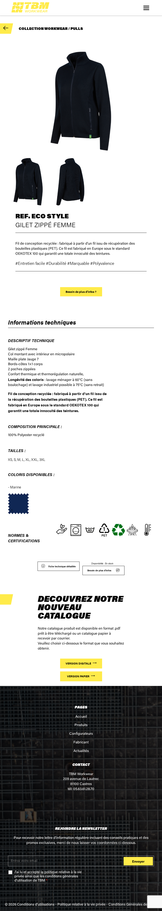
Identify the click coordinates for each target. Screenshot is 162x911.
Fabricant (81, 742)
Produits (81, 725)
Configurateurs (81, 734)
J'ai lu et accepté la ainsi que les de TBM (48, 877)
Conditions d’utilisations (35, 905)
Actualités (81, 751)
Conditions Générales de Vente (132, 905)
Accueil (81, 717)
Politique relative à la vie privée (81, 905)
